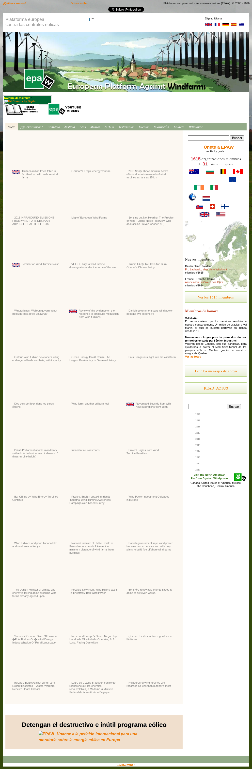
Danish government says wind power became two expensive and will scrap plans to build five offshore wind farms (149, 546)
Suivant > (129, 764)
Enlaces (179, 127)
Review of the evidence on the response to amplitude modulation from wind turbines (99, 313)
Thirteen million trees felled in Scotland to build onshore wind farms (40, 174)
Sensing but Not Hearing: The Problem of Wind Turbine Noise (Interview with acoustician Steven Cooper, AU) (150, 220)
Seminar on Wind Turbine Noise (40, 264)
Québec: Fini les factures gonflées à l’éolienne (149, 638)
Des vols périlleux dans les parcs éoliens (33, 405)
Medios (95, 127)
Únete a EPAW (219, 147)
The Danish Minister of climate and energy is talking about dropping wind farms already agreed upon (34, 592)
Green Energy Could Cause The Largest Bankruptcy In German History (92, 359)
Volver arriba (79, 3)
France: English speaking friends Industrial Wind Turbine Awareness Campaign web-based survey (90, 499)
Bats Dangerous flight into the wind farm (152, 357)
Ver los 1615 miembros (216, 297)
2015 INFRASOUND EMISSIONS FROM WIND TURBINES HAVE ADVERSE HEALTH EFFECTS (33, 220)
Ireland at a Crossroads (85, 450)
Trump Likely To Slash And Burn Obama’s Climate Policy (146, 266)
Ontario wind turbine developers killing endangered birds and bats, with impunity (36, 359)
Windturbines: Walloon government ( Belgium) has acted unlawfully (34, 312)
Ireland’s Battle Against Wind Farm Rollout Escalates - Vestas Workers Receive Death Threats (33, 686)
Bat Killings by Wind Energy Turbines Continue (35, 498)
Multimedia (161, 127)
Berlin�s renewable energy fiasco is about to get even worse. (149, 591)
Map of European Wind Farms (89, 217)
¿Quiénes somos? (31, 127)
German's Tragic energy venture (90, 171)
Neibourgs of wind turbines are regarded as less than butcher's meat (148, 684)
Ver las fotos (193, 356)
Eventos (144, 127)
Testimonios (126, 127)
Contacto (53, 127)
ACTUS (109, 127)
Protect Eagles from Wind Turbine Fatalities (142, 452)
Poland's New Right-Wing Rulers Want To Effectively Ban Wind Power (93, 591)
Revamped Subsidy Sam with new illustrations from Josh (153, 405)
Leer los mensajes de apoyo (216, 370)
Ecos (82, 127)
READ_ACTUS (216, 388)
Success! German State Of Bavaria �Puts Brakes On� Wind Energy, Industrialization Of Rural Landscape (34, 639)
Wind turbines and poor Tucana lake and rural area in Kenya (34, 545)
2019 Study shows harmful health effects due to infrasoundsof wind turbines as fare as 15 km (147, 174)
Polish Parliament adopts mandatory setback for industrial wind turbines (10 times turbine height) (35, 453)
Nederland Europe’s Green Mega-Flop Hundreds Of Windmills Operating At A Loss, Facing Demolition (93, 639)
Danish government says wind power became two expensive (149, 312)
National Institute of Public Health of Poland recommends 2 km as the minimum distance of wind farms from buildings (91, 548)
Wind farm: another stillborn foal (90, 403)
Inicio (12, 127)
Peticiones (196, 127)
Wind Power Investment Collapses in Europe (147, 498)
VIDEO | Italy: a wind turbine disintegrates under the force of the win (92, 266)
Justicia (69, 127)
